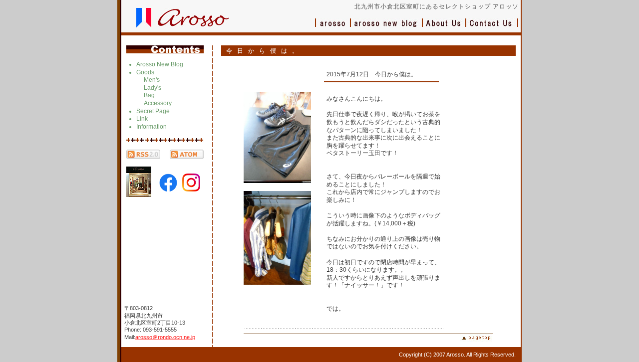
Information (151, 126)
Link (142, 118)
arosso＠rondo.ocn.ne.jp (165, 337)
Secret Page (153, 111)
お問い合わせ (492, 27)
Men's (152, 79)
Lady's (152, 87)
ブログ (387, 27)
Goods (145, 72)
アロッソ (333, 27)
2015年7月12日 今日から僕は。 (371, 74)
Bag (149, 95)
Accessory (158, 103)
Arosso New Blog (159, 64)
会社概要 (444, 27)
